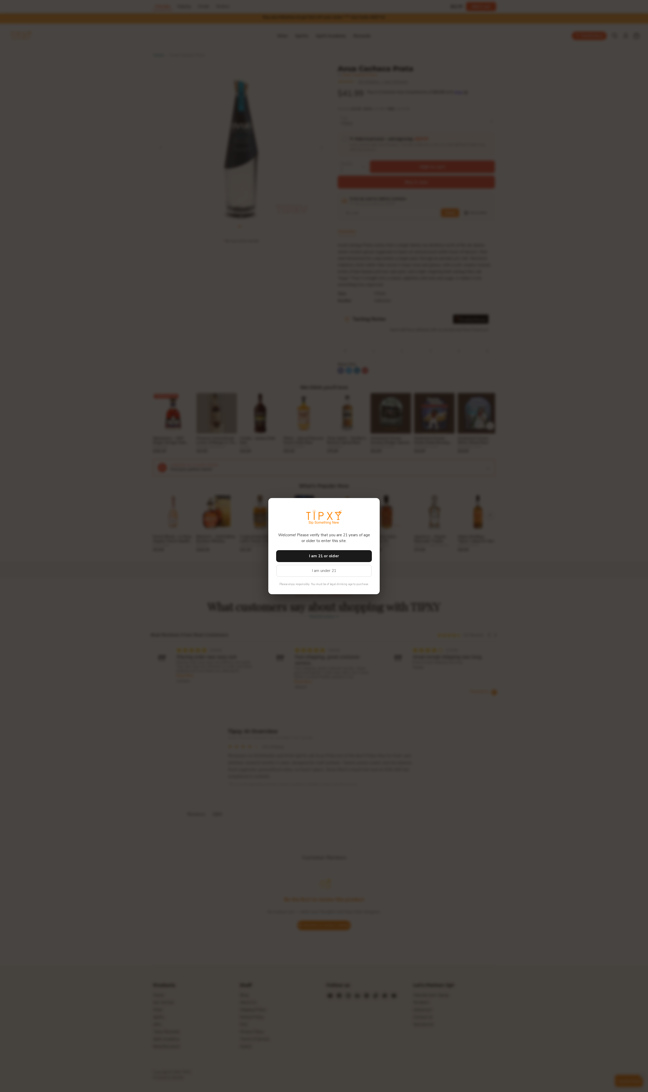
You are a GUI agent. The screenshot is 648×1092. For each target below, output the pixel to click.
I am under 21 (324, 570)
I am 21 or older (324, 556)
